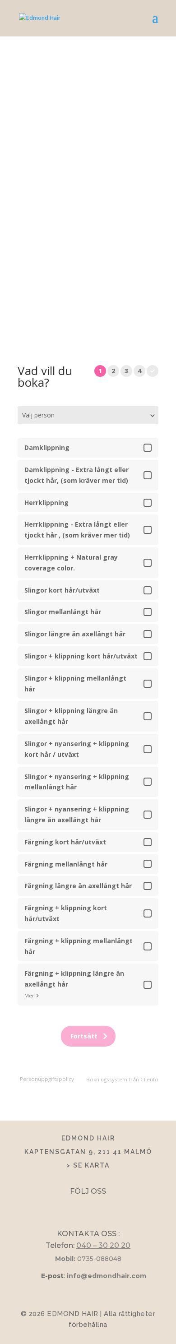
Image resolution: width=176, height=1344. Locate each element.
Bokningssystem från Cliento (122, 1079)
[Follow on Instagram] (96, 1206)
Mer (29, 995)
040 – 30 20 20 (103, 1245)
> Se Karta (88, 1165)
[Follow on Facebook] (80, 1206)
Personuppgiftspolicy (47, 1078)
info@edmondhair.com (106, 1276)
